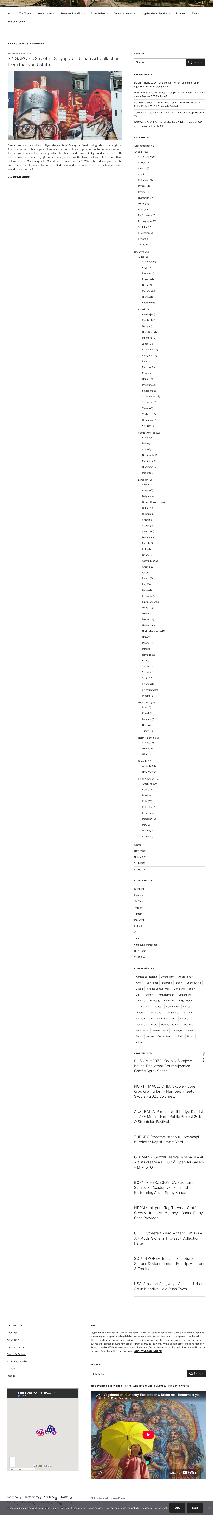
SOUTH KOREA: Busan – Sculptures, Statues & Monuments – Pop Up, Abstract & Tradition (169, 1263)
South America (146, 778)
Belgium (146, 496)
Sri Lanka (147, 402)
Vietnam (146, 425)
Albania (146, 484)
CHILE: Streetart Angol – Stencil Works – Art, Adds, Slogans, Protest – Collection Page (168, 1238)
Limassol (140, 1012)
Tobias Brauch (165, 1036)
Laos (144, 361)
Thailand (146, 414)
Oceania (142, 761)
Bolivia (145, 789)
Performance (145, 215)
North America (146, 737)
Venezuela (147, 836)
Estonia (146, 543)
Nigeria (146, 296)
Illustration (143, 197)
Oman (145, 725)
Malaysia (147, 367)
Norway (146, 637)
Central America (147, 432)
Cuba (145, 449)
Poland (145, 642)
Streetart (143, 232)
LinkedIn (138, 926)
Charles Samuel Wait (158, 988)
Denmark (147, 537)
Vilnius (139, 1042)
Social (137, 863)
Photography (145, 221)
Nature (138, 857)
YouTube (138, 901)
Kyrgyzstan (148, 355)
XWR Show (140, 957)
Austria (146, 490)
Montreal (162, 1018)
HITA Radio (140, 950)
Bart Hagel (152, 982)
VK (135, 932)
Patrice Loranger (170, 1024)
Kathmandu (172, 1006)
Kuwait (146, 713)
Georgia (146, 326)
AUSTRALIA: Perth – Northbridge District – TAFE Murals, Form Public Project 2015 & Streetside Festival (168, 1116)
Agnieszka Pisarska (146, 976)
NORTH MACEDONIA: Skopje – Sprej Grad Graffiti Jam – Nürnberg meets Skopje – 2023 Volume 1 (165, 1091)
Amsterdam (167, 976)
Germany (147, 560)
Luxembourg (149, 601)
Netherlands (148, 625)
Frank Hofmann (166, 994)
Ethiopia (146, 279)
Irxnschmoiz (142, 1006)
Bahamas (147, 437)
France (145, 554)
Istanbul (157, 1006)
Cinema (142, 168)
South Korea (148, 396)
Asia (140, 309)
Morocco (147, 290)
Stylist (141, 238)
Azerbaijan (147, 314)
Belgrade (167, 982)
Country (138, 251)
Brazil (145, 795)
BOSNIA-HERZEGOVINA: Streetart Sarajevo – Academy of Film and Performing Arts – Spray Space (163, 1187)
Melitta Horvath (144, 1018)
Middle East (144, 702)
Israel (145, 707)
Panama (146, 472)
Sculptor (142, 227)
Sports (137, 869)
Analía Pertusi (185, 976)
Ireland (145, 578)
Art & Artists (98, 13)
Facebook (139, 888)
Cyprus (146, 525)
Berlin (179, 982)
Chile (144, 801)
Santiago (177, 1030)
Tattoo (141, 244)
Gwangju (140, 1000)
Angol (139, 982)
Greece (146, 566)
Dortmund (179, 988)
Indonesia (147, 337)
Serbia (145, 666)
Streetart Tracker (16, 1347)
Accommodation (143, 145)
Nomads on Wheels (146, 1024)
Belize (145, 443)
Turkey (145, 730)
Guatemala (148, 455)
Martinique (148, 461)
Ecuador (146, 813)
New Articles (44, 13)
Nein (195, 1507)
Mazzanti (187, 1012)
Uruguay (146, 830)
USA (144, 754)
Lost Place (155, 1012)
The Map (24, 13)
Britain (145, 508)
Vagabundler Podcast (145, 944)
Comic (141, 174)
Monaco (146, 619)
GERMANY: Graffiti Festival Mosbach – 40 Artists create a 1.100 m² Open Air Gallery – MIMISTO (169, 1162)
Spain (145, 678)
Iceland (146, 572)
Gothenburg (184, 994)
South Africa (148, 302)
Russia (145, 660)
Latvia (145, 590)
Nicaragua (147, 466)
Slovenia (146, 672)
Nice (173, 1018)
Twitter (138, 907)
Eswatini (146, 273)
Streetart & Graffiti (71, 13)
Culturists (143, 180)
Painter (142, 209)
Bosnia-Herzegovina (153, 502)
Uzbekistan (148, 420)
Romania (147, 654)
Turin (180, 1036)
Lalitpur (187, 1006)
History (138, 850)
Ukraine (146, 695)
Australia (147, 766)
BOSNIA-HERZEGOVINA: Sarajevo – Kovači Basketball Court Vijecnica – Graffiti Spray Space (164, 1066)
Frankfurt (148, 994)
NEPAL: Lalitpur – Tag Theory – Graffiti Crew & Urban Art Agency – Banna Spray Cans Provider (168, 1213)
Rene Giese (142, 1030)
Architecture (145, 156)
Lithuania (147, 596)
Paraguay (147, 818)
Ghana (145, 285)
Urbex (190, 1036)
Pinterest (139, 919)
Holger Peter (185, 1000)
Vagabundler (143, 1053)
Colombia (147, 807)
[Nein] (209, 1508)
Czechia (146, 531)
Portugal (146, 648)
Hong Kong (148, 332)
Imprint (11, 1375)
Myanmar (147, 373)
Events (195, 13)
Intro (10, 13)
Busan (139, 988)
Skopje (150, 1036)
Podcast (180, 13)
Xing (136, 938)
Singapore (147, 390)
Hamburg (155, 1000)
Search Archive (16, 21)
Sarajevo (190, 1030)
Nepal (145, 378)
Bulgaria (146, 513)
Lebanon (146, 719)
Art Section (13, 1339)
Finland (146, 549)
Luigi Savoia (171, 1012)
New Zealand (149, 771)
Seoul (139, 1036)
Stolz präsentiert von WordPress (108, 1498)
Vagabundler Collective (154, 13)
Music (141, 203)
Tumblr (138, 913)
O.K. (177, 1507)
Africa (141, 256)
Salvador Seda (160, 1030)
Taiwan (146, 408)
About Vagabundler (17, 1361)
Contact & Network (124, 13)
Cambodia (147, 320)
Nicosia (184, 1018)
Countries (12, 1332)
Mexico (146, 748)
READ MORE (21, 177)
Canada (146, 742)
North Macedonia (151, 631)
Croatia (146, 519)
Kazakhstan (148, 349)
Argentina (147, 783)
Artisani (138, 151)
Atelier (141, 162)
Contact (11, 1368)
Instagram (139, 895)
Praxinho (188, 1024)
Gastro (137, 844)
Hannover (169, 1000)
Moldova (146, 613)
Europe (142, 479)
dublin (192, 988)
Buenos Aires (194, 982)
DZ (137, 994)
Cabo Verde (148, 261)
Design (141, 185)
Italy (144, 584)
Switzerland (148, 689)
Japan (145, 343)
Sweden (146, 683)
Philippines (148, 384)
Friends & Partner (16, 1354)
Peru (144, 824)
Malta (145, 607)
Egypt (145, 267)
